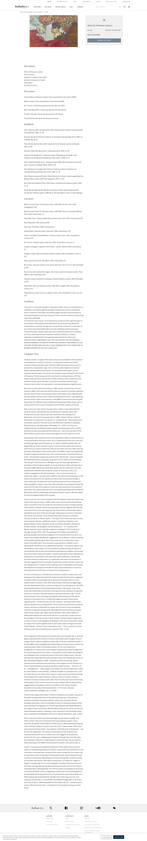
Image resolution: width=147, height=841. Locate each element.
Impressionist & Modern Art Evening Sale (31, 12)
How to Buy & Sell (111, 1)
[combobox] (108, 7)
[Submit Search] (119, 6)
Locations (49, 821)
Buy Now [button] (48, 7)
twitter (51, 808)
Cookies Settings (106, 837)
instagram (81, 808)
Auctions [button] (37, 7)
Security (87, 818)
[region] (73, 837)
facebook (66, 808)
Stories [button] (98, 1)
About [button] (75, 1)
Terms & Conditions (91, 821)
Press (67, 818)
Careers (68, 827)
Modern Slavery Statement (93, 827)
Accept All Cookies (118, 837)
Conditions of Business (92, 824)
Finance (80, 7)
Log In (49, 1)
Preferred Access (62, 1)
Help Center (50, 818)
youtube (97, 808)
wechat (114, 808)
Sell (71, 7)
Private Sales (60, 7)
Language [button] (125, 1)
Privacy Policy (70, 821)
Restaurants (86, 1)
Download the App (52, 824)
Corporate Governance (73, 824)
